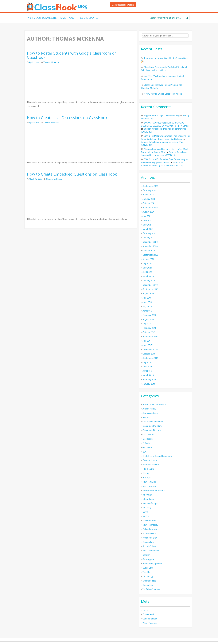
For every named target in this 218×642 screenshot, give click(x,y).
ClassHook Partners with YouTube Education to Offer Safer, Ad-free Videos (164, 69)
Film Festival (148, 468)
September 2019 (150, 289)
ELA (144, 451)
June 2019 (147, 302)
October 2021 (149, 203)
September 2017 (150, 336)
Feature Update (150, 460)
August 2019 (148, 293)
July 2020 (147, 263)
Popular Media (149, 533)
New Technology (150, 524)
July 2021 (147, 216)
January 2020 (149, 280)
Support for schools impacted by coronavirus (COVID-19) (164, 154)
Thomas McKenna (51, 62)
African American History (154, 404)
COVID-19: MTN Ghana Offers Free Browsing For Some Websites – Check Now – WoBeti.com (165, 137)
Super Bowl (148, 567)
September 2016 (150, 357)
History (146, 473)
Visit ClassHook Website (123, 4)
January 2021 (149, 237)
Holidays (147, 477)
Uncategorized (149, 580)
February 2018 (149, 327)
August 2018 (148, 319)
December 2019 (150, 284)
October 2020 (149, 250)
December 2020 (150, 241)
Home (62, 17)
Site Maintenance (151, 550)
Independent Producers (154, 490)
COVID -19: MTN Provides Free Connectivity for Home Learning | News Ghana (164, 161)
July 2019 (147, 297)
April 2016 (147, 370)
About (72, 17)
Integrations (148, 498)
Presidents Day (150, 537)
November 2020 (150, 246)
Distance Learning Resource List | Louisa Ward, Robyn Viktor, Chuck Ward (164, 151)
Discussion (148, 438)
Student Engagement (152, 563)
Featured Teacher (151, 464)
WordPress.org (150, 622)
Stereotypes (148, 559)
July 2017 (147, 340)
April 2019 (147, 310)
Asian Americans (150, 412)
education (147, 447)
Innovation (147, 494)
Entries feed (148, 614)
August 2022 (148, 194)
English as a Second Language (157, 455)
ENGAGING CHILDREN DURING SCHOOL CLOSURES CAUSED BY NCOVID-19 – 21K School (165, 124)
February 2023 (149, 190)
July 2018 (147, 323)
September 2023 (150, 185)
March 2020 (148, 276)
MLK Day (147, 507)
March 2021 (148, 228)
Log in (145, 609)
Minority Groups (150, 503)
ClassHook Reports (152, 430)
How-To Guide (149, 481)
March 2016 (148, 375)
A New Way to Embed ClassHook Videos (163, 93)
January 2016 (149, 383)
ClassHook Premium (152, 425)
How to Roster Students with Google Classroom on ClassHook (72, 55)
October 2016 (149, 353)
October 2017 (149, 332)
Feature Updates (88, 17)
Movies (146, 516)
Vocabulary (148, 584)
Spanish (146, 554)
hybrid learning (149, 486)
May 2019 (147, 306)
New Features (149, 520)
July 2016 (147, 362)
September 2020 (150, 254)
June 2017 (147, 345)
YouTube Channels (151, 589)
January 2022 (149, 198)
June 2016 (147, 366)
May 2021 (147, 224)
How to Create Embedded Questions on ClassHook (72, 174)
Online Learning (150, 529)
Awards (146, 417)
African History (149, 408)
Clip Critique (148, 434)
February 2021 (149, 233)
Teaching (147, 572)
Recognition (148, 541)
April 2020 (147, 271)
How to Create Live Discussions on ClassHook (67, 118)
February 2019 (149, 314)
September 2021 (150, 207)
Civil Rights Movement (153, 421)
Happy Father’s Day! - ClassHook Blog (162, 115)
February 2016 (149, 379)
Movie (145, 511)
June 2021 (147, 220)
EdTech (146, 443)
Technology (148, 576)
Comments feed (150, 618)
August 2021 (148, 211)
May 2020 (147, 267)
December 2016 (150, 349)
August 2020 (148, 259)
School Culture (149, 546)
